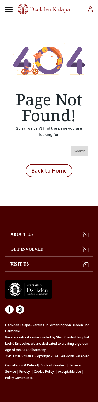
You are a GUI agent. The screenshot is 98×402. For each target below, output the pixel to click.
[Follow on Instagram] (20, 309)
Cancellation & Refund (21, 365)
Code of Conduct (53, 365)
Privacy (24, 371)
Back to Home (49, 170)
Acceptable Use (69, 371)
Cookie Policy (44, 371)
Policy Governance (19, 378)
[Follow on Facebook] (9, 309)
